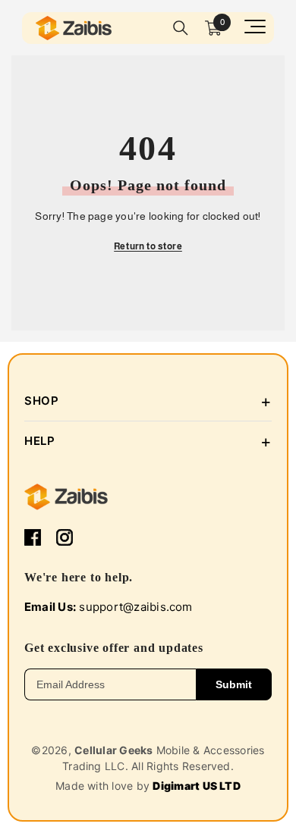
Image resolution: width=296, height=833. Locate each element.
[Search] (181, 28)
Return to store (148, 246)
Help (148, 441)
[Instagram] (64, 537)
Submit (234, 684)
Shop (148, 401)
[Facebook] (32, 537)
